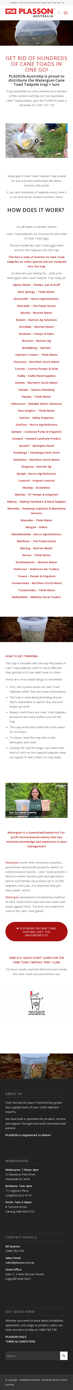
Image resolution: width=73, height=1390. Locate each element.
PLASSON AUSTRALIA (29, 1379)
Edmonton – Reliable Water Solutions (36, 403)
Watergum (14, 832)
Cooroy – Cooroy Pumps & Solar (36, 368)
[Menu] (66, 12)
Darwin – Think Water (36, 396)
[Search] (57, 12)
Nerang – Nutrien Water (36, 548)
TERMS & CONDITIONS (20, 1341)
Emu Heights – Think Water (36, 410)
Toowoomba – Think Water (36, 590)
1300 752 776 (14, 1251)
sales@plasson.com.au (19, 1262)
